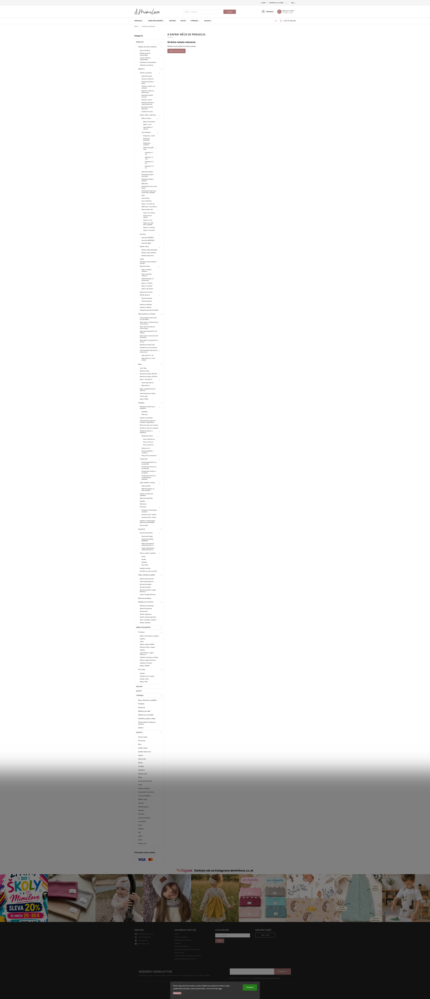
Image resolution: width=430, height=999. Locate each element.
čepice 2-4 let (147, 220)
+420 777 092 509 (144, 937)
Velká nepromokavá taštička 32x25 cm (148, 549)
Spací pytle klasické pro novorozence (147, 327)
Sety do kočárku (145, 50)
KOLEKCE (139, 732)
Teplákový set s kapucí (147, 676)
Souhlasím (249, 987)
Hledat (229, 12)
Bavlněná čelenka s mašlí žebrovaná (148, 103)
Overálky (143, 234)
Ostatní (140, 728)
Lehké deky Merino (148, 382)
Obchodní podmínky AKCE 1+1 (185, 959)
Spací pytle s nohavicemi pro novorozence (149, 323)
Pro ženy (141, 632)
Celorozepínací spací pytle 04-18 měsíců (148, 318)
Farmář (141, 803)
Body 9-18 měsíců (147, 289)
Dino (139, 744)
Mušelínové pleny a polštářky (146, 431)
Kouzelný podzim (144, 818)
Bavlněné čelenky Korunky (147, 96)
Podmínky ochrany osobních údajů (187, 949)
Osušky (144, 559)
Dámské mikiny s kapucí (147, 647)
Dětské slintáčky (145, 622)
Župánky (144, 562)
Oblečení (141, 69)
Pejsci (140, 825)
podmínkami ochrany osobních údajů (266, 978)
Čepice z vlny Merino (148, 204)
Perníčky (141, 814)
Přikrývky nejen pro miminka (149, 425)
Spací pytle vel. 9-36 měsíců (148, 359)
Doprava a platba (276, 3)
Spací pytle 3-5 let (148, 355)
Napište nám (179, 952)
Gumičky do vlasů (147, 111)
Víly (139, 832)
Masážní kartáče (145, 568)
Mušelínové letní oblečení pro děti (148, 262)
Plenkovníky (144, 611)
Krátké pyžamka (147, 301)
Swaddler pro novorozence (148, 347)
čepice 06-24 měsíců (147, 216)
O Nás (263, 3)
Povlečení (143, 507)
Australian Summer (145, 781)
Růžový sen (142, 843)
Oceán (140, 763)
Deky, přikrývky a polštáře (147, 700)
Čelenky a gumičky (146, 73)
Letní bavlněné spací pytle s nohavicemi (149, 351)
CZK (292, 3)
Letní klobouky (146, 132)
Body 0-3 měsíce (147, 283)
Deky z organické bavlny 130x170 (147, 389)
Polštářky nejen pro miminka (149, 428)
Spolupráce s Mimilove (183, 940)
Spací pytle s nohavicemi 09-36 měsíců (149, 336)
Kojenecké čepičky (147, 172)
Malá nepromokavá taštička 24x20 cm (148, 544)
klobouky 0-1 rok (149, 153)
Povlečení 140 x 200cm (149, 514)
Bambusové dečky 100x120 (148, 376)
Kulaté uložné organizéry (148, 617)
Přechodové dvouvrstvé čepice (149, 187)
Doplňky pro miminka (145, 602)
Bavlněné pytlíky (145, 587)
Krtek (140, 785)
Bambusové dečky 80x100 (148, 374)
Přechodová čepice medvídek (148, 175)
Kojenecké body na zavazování (148, 279)
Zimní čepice (145, 198)
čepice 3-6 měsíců (149, 230)
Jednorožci (142, 759)
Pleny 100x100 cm (149, 439)
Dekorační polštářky (146, 498)
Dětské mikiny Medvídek (149, 250)
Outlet (139, 691)
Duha (140, 777)
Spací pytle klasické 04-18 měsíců (148, 332)
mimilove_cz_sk (143, 943)
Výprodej (140, 695)
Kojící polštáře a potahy (147, 482)
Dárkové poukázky (144, 598)
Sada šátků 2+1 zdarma (148, 128)
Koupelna (141, 529)
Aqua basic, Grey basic (146, 792)
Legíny (142, 259)
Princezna (141, 740)
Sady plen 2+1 (146, 448)
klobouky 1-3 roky (149, 158)
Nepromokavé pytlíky (147, 579)
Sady (143, 195)
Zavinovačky (144, 525)
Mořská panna (143, 807)
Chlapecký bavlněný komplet (149, 310)
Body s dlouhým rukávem (147, 275)
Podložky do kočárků (146, 65)
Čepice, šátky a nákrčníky (148, 115)
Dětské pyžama (145, 295)
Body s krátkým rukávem (147, 270)
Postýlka (141, 403)
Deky (140, 364)
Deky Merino (146, 385)
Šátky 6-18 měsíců (149, 121)
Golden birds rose (144, 752)
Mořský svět (142, 774)
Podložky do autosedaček (148, 62)
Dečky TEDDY (144, 399)
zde (220, 988)
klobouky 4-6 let (149, 162)
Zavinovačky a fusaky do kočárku (147, 723)
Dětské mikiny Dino (148, 255)
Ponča (143, 556)
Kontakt (178, 943)
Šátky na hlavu (146, 118)
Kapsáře (142, 501)
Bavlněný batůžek (146, 584)
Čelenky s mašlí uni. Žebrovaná (148, 91)
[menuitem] (140, 21)
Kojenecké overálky (146, 292)
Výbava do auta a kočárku (147, 47)
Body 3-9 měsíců (147, 286)
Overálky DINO (146, 243)
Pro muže (141, 669)
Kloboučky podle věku (148, 148)
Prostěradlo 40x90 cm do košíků (149, 472)
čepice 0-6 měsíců (149, 213)
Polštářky (145, 411)
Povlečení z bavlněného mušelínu (149, 511)
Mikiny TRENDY (145, 666)
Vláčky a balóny (143, 788)
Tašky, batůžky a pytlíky (146, 575)
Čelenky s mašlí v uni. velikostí (148, 87)
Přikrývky (145, 414)
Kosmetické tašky (147, 536)
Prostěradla (143, 459)
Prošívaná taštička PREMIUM (147, 540)
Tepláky (142, 650)
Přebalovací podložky (147, 606)
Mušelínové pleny (147, 436)
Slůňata (141, 810)
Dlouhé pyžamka (147, 298)
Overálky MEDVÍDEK (148, 240)
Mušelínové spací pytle (147, 345)
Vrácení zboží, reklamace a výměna (188, 956)
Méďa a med (142, 799)
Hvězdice (141, 770)
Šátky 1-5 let (147, 124)
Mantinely (143, 504)
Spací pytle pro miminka (146, 314)
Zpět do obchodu (176, 51)
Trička (142, 641)
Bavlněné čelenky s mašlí (148, 82)
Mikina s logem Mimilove (148, 660)
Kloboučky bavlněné (146, 139)
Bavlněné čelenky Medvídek (147, 108)
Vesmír (140, 755)
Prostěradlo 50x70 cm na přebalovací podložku (149, 477)
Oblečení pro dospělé (145, 715)
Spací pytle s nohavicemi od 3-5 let (149, 341)
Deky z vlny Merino (146, 379)
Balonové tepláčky (146, 304)
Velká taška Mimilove (147, 581)
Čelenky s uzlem (147, 100)
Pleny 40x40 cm (148, 445)
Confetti (141, 766)
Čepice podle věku (147, 209)
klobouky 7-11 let (149, 167)
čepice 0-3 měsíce (149, 227)
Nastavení (177, 993)
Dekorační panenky (146, 608)
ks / (265, 935)
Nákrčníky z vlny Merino (149, 206)
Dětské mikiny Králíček (149, 253)
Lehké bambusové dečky (148, 393)
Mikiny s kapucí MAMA (147, 644)
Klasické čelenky (147, 76)
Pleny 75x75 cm (148, 442)
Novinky (139, 686)
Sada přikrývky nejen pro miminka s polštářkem (148, 421)
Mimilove (140, 42)
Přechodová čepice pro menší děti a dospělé (149, 191)
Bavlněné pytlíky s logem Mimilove (148, 590)
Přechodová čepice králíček (148, 180)
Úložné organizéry (146, 614)
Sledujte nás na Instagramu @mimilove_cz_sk (223, 870)
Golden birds (142, 748)
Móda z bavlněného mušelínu (149, 636)
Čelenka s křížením (148, 79)
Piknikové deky (144, 371)
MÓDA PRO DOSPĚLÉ (143, 627)
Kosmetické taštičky (146, 533)
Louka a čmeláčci (144, 796)
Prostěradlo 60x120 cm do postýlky (149, 463)
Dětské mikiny (144, 246)
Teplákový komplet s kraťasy (149, 657)
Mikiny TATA (143, 682)
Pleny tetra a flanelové (149, 455)
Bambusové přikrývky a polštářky (147, 407)
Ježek (140, 840)
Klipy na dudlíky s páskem (148, 620)
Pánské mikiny (144, 679)
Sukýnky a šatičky (145, 307)
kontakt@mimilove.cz (146, 934)
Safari (140, 836)
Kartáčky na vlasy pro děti (148, 571)
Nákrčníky (145, 183)
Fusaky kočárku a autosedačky (145, 58)
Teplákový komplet (146, 663)
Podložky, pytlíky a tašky (147, 718)
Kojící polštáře (146, 486)
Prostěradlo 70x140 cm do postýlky (149, 467)
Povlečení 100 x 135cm (149, 517)
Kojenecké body (145, 266)
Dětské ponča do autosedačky (145, 54)
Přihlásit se (282, 971)
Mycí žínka (145, 565)
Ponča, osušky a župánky (148, 553)
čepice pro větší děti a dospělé (148, 223)
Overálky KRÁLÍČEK (148, 237)
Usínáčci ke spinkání (146, 418)
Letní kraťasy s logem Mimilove (147, 653)
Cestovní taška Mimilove (148, 594)
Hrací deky (143, 368)
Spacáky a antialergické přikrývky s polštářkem (147, 521)
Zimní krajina (142, 737)
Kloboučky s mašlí (149, 136)
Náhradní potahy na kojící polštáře (148, 489)
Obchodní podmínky (182, 946)
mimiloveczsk (143, 940)
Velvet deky (144, 396)
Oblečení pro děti (144, 711)
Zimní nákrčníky (147, 201)
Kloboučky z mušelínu (147, 144)
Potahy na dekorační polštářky (146, 494)
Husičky (141, 829)
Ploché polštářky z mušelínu (147, 451)
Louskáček (142, 821)
